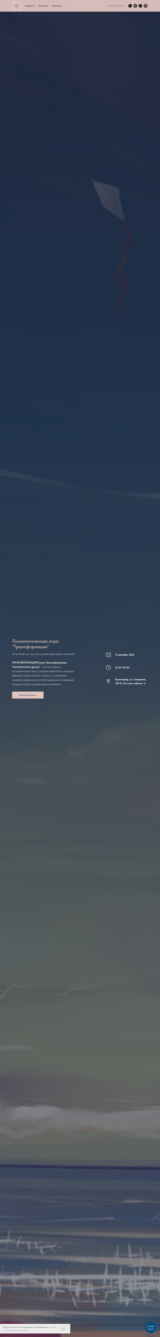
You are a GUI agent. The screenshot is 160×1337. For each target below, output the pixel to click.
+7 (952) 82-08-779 (115, 6)
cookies (51, 1327)
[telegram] (140, 6)
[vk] (130, 6)
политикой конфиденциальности (16, 1330)
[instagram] (135, 6)
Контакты (56, 6)
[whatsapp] (145, 6)
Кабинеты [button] (30, 6)
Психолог (43, 6)
